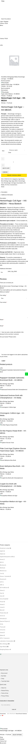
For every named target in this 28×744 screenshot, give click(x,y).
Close (2, 1)
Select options (17, 734)
